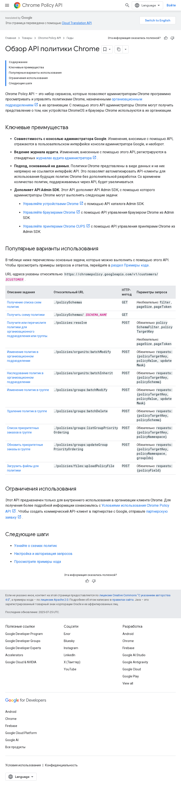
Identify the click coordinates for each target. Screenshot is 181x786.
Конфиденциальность (61, 765)
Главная (10, 38)
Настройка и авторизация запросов (43, 554)
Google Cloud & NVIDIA (20, 662)
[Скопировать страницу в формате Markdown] (119, 49)
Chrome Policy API (42, 5)
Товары (27, 38)
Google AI (12, 740)
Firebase (128, 648)
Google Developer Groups (22, 641)
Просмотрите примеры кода (37, 562)
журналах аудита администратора (64, 158)
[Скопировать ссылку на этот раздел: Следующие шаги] (53, 534)
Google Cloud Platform (21, 733)
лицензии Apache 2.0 (54, 599)
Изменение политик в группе (28, 390)
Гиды (70, 38)
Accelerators (14, 655)
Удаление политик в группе (27, 411)
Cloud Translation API (77, 23)
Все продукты (15, 747)
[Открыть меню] (7, 5)
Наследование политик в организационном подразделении (25, 377)
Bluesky (69, 641)
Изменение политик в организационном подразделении (22, 356)
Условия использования (23, 765)
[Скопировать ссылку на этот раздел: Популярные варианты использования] (102, 249)
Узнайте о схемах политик (35, 546)
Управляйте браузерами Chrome (49, 212)
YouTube (70, 669)
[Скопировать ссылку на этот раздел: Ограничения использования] (80, 489)
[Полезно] (165, 38)
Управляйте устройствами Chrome (51, 204)
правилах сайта (123, 599)
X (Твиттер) (72, 662)
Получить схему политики (26, 314)
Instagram (71, 648)
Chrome (128, 641)
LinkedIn (69, 655)
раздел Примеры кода (130, 265)
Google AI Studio (134, 655)
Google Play (131, 676)
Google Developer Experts (23, 648)
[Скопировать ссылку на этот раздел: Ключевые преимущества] (72, 127)
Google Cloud (132, 669)
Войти (171, 5)
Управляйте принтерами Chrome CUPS (54, 226)
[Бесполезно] (172, 38)
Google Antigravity (135, 662)
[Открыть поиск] (127, 5)
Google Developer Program (24, 634)
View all (128, 683)
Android (128, 634)
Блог (67, 634)
